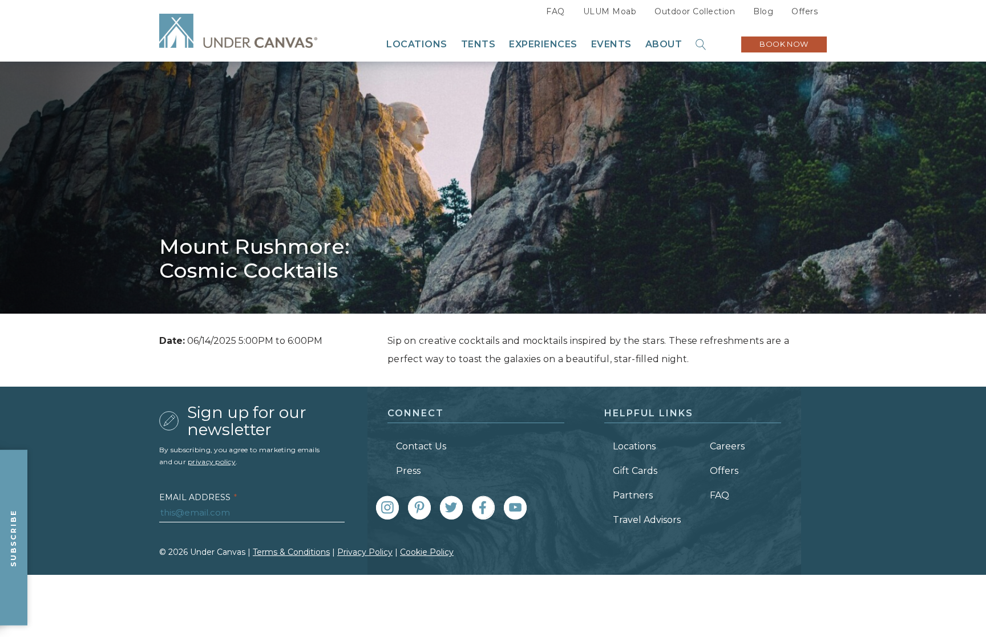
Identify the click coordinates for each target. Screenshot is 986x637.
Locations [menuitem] (416, 44)
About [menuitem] (663, 44)
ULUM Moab (610, 11)
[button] (701, 44)
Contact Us (421, 446)
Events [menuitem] (611, 44)
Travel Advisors (647, 519)
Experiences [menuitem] (543, 44)
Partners (633, 495)
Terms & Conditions (291, 552)
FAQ (555, 11)
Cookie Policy (427, 552)
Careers (727, 446)
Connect (415, 413)
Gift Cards (635, 470)
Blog (763, 11)
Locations (634, 446)
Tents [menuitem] (478, 44)
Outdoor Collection (694, 11)
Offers (804, 11)
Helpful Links (648, 413)
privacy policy (212, 461)
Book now (784, 43)
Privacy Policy (365, 552)
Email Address (198, 497)
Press (408, 470)
